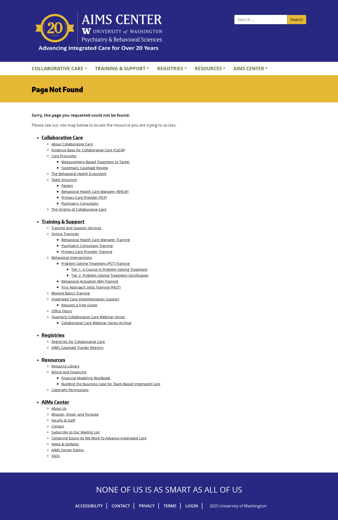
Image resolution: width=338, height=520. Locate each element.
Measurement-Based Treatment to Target (95, 161)
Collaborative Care (57, 68)
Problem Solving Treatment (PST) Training (95, 263)
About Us (59, 408)
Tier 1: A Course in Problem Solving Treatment (109, 269)
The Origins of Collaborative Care (78, 209)
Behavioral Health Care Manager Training (95, 239)
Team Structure (64, 179)
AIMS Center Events (67, 450)
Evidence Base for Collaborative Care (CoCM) (88, 150)
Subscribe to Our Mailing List (75, 432)
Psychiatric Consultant (80, 203)
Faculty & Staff (63, 420)
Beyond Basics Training (70, 293)
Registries (170, 68)
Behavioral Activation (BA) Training (89, 281)
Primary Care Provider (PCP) (84, 197)
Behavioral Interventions (71, 257)
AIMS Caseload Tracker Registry (77, 347)
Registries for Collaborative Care (78, 341)
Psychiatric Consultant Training (87, 245)
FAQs (55, 455)
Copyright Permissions (70, 389)
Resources (208, 68)
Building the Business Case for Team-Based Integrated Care (110, 384)
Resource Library (65, 366)
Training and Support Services (76, 228)
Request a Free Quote (79, 305)
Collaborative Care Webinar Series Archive (96, 322)
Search (296, 19)
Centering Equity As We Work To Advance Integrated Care (98, 438)
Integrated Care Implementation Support (85, 299)
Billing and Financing (68, 372)
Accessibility (89, 506)
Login (191, 506)
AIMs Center (248, 68)
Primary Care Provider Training (86, 251)
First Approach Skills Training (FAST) (91, 287)
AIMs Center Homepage (98, 32)
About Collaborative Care (72, 144)
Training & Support (120, 68)
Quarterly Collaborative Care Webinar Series (88, 317)
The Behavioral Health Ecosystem (78, 173)
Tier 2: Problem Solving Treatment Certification (109, 275)
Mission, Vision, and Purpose (75, 414)
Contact (57, 426)
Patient (67, 185)
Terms (170, 506)
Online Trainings (65, 233)
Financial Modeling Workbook (85, 378)
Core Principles (63, 156)
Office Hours (61, 311)
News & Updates (65, 444)
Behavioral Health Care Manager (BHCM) (94, 191)
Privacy (147, 506)
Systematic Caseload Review (84, 167)
